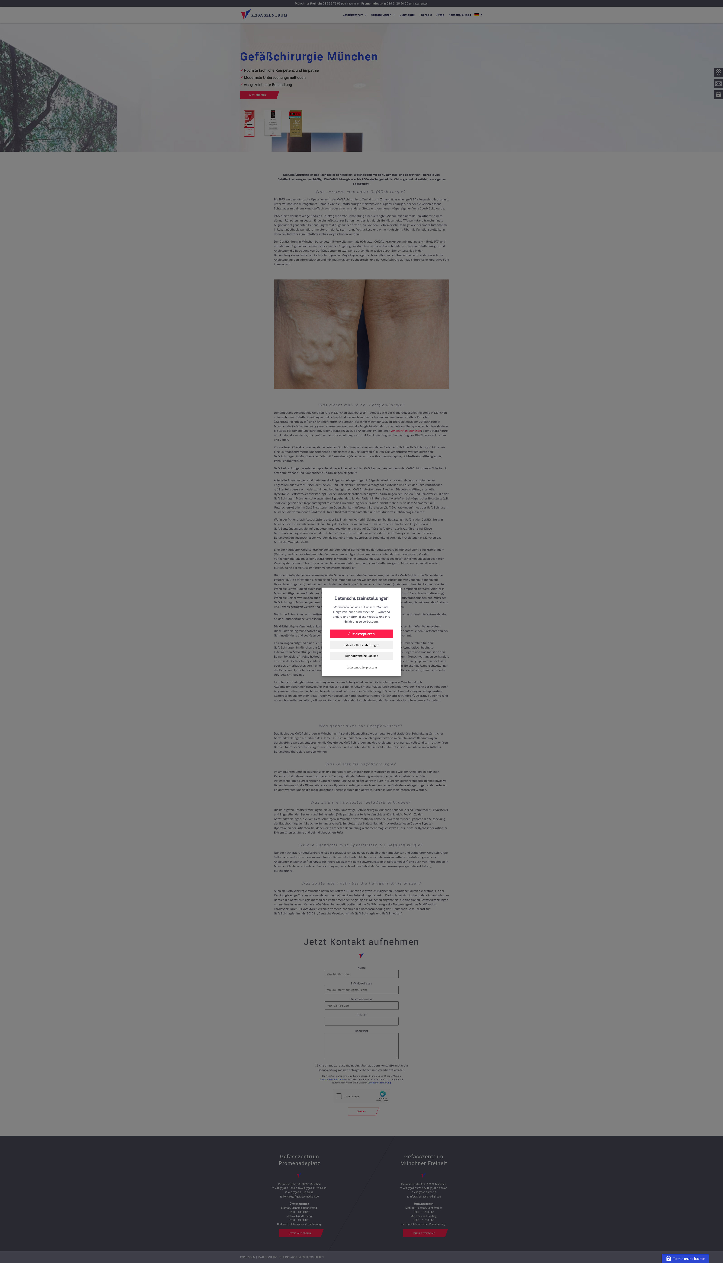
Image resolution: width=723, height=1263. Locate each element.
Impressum (370, 667)
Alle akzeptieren (361, 634)
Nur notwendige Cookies (361, 655)
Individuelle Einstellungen (361, 645)
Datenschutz (354, 667)
